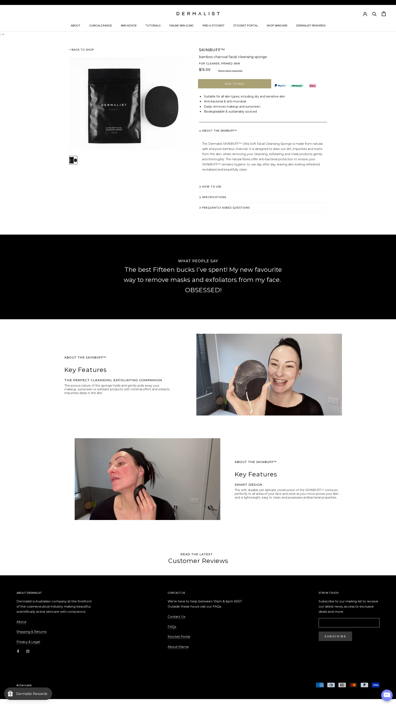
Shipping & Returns (31, 632)
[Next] (303, 280)
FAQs (172, 627)
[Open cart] (384, 13)
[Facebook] (18, 651)
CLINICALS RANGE (100, 25)
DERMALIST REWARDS (310, 25)
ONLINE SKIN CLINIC (181, 25)
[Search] (374, 14)
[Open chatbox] (387, 695)
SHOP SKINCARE (277, 25)
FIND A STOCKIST (214, 25)
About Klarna (178, 647)
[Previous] (93, 280)
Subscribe (335, 636)
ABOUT (75, 25)
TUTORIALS (152, 25)
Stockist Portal (179, 637)
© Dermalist (24, 685)
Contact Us (176, 617)
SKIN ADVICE (129, 25)
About (21, 622)
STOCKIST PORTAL (245, 25)
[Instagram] (27, 651)
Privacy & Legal (28, 642)
